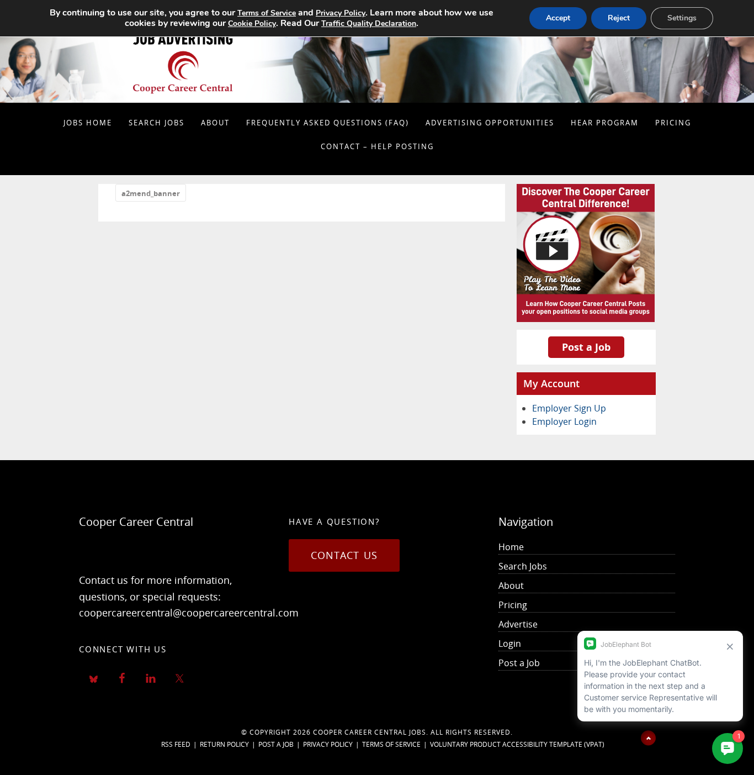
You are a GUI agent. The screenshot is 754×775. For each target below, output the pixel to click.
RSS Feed (175, 744)
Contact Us (344, 555)
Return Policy (224, 744)
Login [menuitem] (509, 643)
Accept (558, 18)
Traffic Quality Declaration (368, 23)
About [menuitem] (511, 585)
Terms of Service (391, 744)
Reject (619, 18)
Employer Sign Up (569, 408)
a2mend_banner (150, 193)
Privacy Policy (328, 744)
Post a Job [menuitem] (519, 663)
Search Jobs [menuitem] (522, 566)
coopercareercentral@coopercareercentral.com (189, 612)
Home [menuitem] (511, 547)
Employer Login (564, 421)
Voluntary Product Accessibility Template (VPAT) (517, 744)
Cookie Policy (252, 23)
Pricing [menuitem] (512, 605)
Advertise (518, 624)
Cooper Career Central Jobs (369, 732)
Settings (682, 18)
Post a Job (586, 347)
